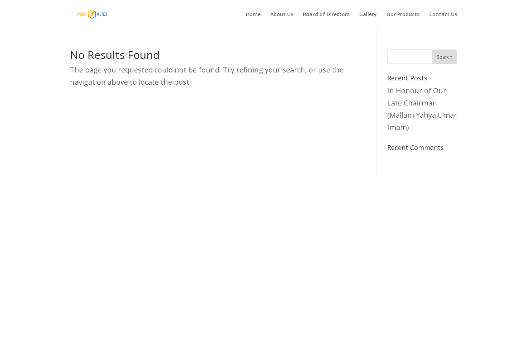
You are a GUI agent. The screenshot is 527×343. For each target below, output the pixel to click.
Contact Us (443, 15)
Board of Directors (326, 15)
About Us (281, 15)
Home (253, 15)
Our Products (402, 15)
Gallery (368, 15)
